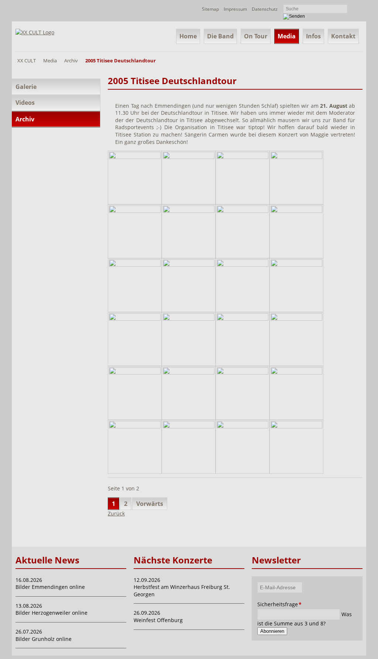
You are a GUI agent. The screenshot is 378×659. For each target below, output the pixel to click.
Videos (25, 103)
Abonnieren (272, 631)
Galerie (26, 87)
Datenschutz (265, 9)
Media (287, 36)
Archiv (71, 60)
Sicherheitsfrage (267, 604)
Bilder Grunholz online (44, 638)
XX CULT (26, 60)
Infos (313, 36)
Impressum (235, 9)
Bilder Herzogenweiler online (51, 612)
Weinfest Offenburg (158, 620)
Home (188, 36)
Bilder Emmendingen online (50, 586)
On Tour (255, 36)
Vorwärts (149, 504)
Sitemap (210, 9)
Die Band (220, 36)
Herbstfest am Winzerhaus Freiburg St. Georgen (182, 590)
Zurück (116, 513)
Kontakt (343, 36)
